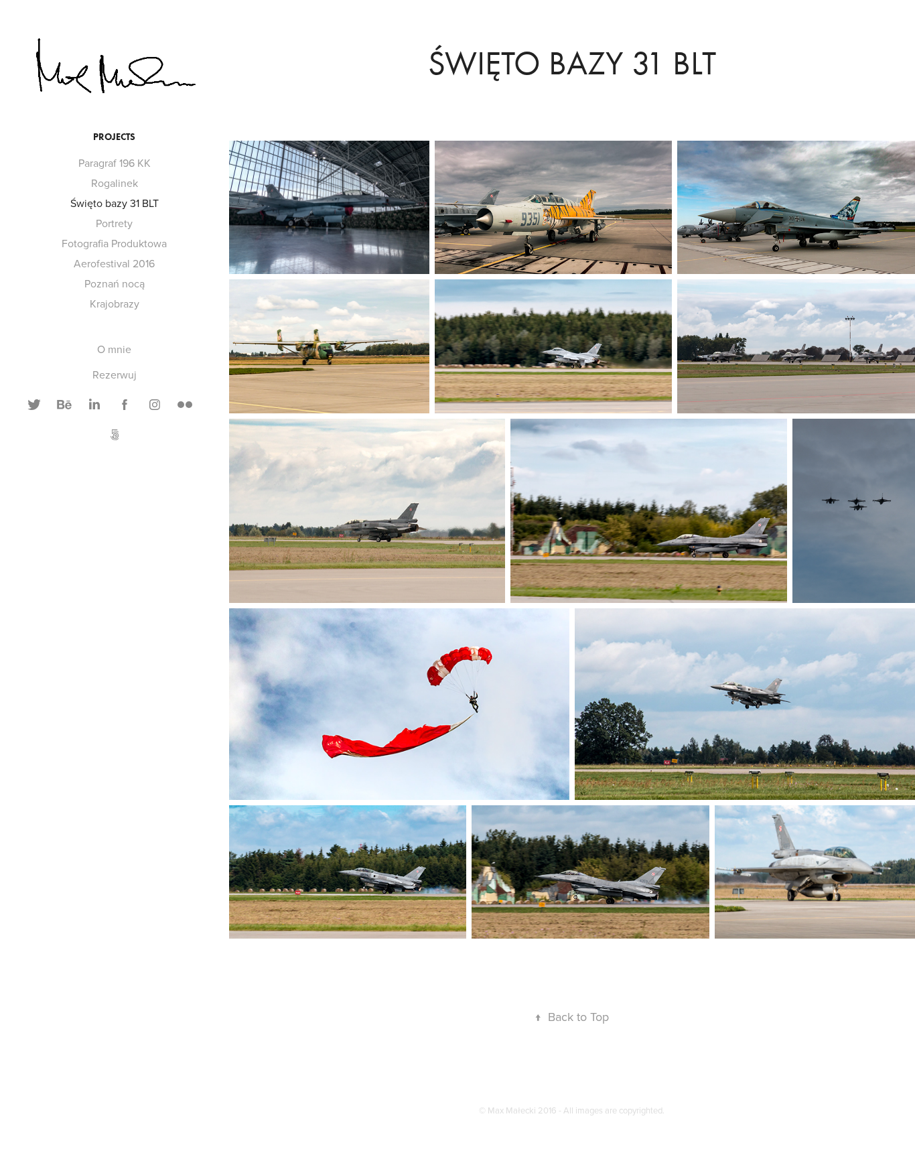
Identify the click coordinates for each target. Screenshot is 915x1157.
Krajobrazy (114, 303)
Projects (114, 137)
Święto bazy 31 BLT (114, 203)
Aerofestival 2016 (114, 263)
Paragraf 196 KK (114, 162)
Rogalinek (114, 183)
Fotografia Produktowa (114, 243)
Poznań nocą (114, 283)
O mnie (114, 349)
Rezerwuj (114, 374)
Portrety (114, 223)
